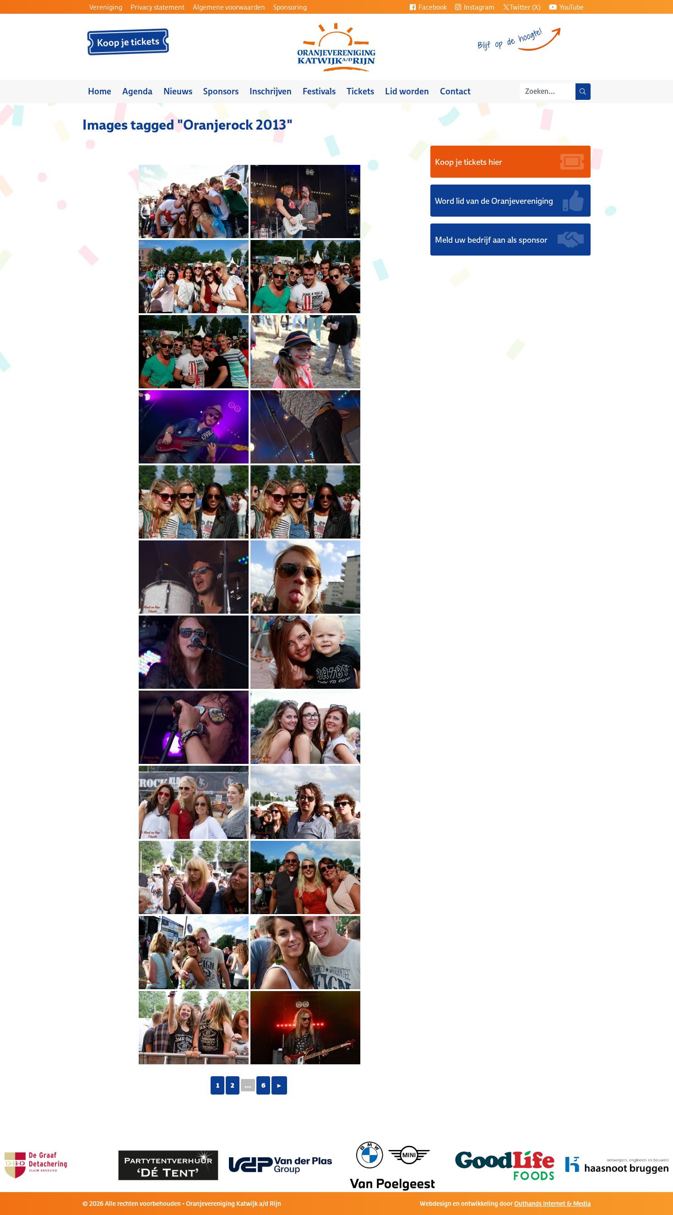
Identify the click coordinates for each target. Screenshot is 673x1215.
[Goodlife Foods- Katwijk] (392, 1165)
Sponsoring (290, 7)
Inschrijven (271, 91)
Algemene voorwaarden (229, 7)
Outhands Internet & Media (552, 1203)
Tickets (360, 91)
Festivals (319, 91)
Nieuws (177, 91)
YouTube (571, 7)
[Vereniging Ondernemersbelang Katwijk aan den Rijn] (616, 1165)
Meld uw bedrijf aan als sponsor (491, 239)
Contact (455, 91)
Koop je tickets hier (468, 161)
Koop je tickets (128, 42)
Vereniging (105, 7)
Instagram (478, 7)
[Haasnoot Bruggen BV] (504, 1165)
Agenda (137, 91)
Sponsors (221, 91)
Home (99, 91)
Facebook (432, 7)
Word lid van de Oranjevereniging (494, 200)
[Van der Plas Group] (168, 1165)
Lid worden (407, 91)
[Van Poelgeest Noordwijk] (280, 1165)
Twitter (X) (525, 7)
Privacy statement (157, 7)
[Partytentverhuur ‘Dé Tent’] (56, 1165)
